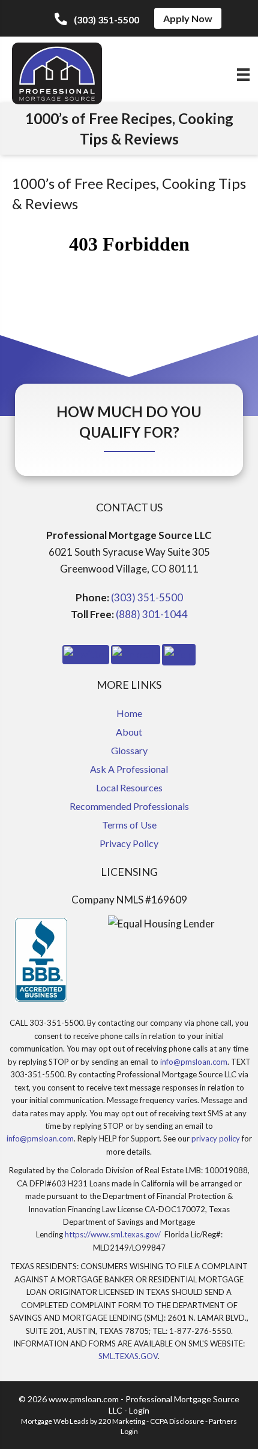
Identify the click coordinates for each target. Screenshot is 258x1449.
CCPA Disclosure (177, 1421)
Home (129, 713)
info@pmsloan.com (193, 1062)
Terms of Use (129, 824)
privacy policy (215, 1138)
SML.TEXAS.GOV (128, 1356)
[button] (97, 19)
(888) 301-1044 (152, 614)
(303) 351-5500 (147, 597)
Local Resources (129, 787)
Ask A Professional (129, 769)
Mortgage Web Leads (55, 1421)
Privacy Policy (129, 843)
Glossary (129, 750)
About (129, 731)
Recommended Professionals (129, 806)
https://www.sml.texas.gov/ (113, 1234)
